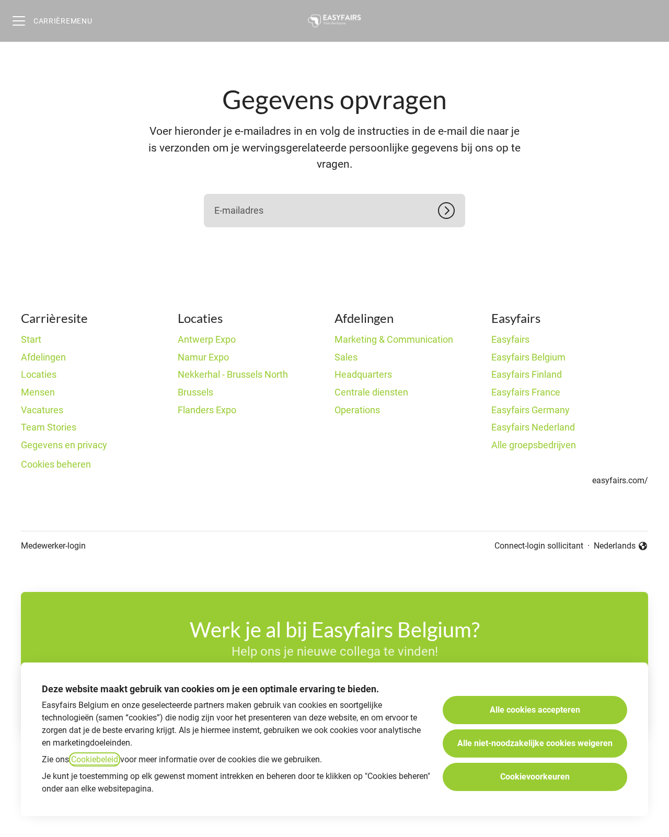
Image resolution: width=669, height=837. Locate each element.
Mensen (38, 392)
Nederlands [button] (618, 546)
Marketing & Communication (393, 339)
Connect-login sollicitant (538, 546)
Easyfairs (510, 339)
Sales (345, 357)
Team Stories (48, 427)
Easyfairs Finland (526, 374)
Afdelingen (43, 357)
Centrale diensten (371, 392)
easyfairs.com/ (620, 480)
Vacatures (42, 409)
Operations (357, 409)
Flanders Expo (207, 409)
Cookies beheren (56, 464)
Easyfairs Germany (530, 409)
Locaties (38, 374)
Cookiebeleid (94, 759)
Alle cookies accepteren (535, 710)
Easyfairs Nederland (533, 427)
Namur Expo (203, 357)
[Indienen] (451, 210)
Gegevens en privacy (64, 444)
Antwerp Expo (207, 339)
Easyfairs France (525, 392)
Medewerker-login (53, 546)
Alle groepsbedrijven (533, 444)
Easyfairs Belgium (528, 357)
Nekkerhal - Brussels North (233, 374)
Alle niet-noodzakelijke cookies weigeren (535, 743)
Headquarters (363, 374)
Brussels (195, 392)
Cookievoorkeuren (535, 777)
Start (31, 339)
